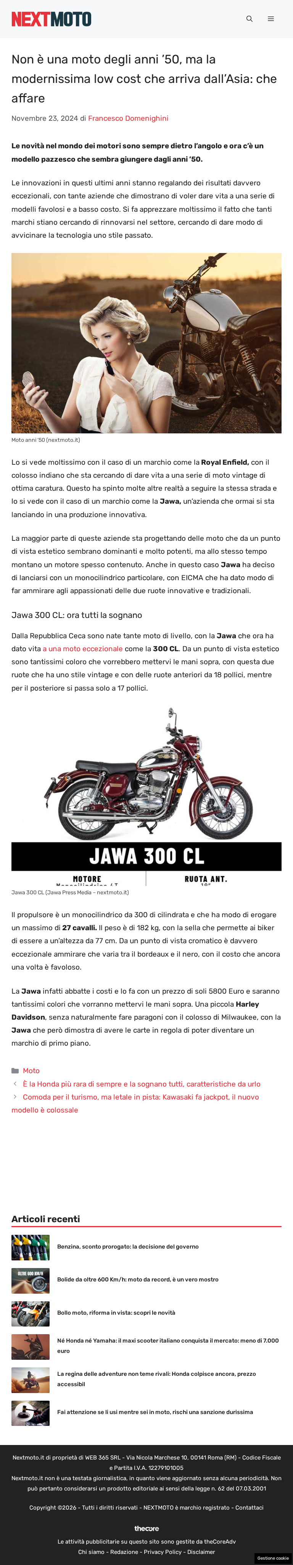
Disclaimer (201, 1552)
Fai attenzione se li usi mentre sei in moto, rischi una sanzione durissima (155, 1412)
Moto (31, 1070)
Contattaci (249, 1507)
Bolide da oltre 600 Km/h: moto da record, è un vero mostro (138, 1279)
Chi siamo (91, 1552)
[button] (249, 19)
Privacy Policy (163, 1552)
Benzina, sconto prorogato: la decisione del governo (128, 1246)
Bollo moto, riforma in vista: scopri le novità (116, 1312)
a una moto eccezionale (82, 648)
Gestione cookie (273, 1558)
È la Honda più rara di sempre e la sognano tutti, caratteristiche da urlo (142, 1084)
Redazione (124, 1552)
